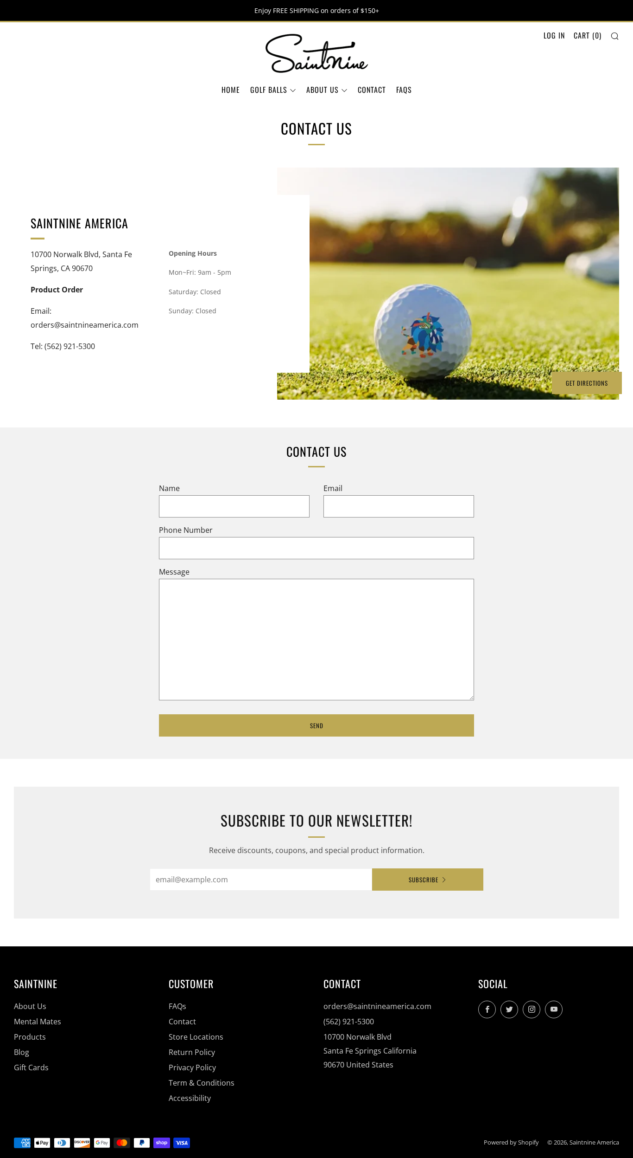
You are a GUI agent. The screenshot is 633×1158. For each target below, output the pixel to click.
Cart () (587, 35)
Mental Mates (37, 1021)
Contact (182, 1021)
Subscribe (423, 879)
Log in (554, 35)
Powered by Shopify (511, 1142)
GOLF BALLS (268, 89)
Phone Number (186, 530)
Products (30, 1037)
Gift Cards (31, 1067)
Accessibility (190, 1098)
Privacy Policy (192, 1067)
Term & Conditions (201, 1083)
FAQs (404, 89)
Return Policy (192, 1052)
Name (169, 488)
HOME (231, 89)
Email (332, 488)
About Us (30, 1006)
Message (174, 572)
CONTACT (372, 89)
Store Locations (196, 1037)
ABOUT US (322, 89)
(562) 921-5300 (348, 1021)
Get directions (587, 383)
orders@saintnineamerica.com (377, 1006)
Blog (21, 1052)
